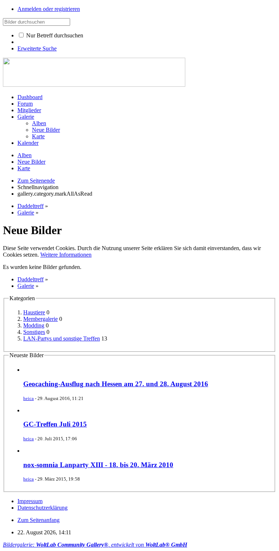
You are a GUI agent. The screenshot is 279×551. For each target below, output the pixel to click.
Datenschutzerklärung (42, 508)
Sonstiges (34, 332)
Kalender (28, 143)
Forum (25, 104)
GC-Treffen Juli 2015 (55, 424)
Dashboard (30, 97)
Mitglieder (29, 110)
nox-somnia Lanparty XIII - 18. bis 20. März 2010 (98, 465)
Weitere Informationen (66, 255)
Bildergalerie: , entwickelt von (95, 545)
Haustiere (34, 312)
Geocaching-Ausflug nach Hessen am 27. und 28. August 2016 (115, 384)
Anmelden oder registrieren (48, 9)
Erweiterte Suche (37, 48)
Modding (33, 325)
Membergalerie (40, 319)
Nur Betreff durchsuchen (54, 35)
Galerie (25, 117)
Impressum (30, 501)
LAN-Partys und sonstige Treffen (61, 338)
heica (28, 398)
